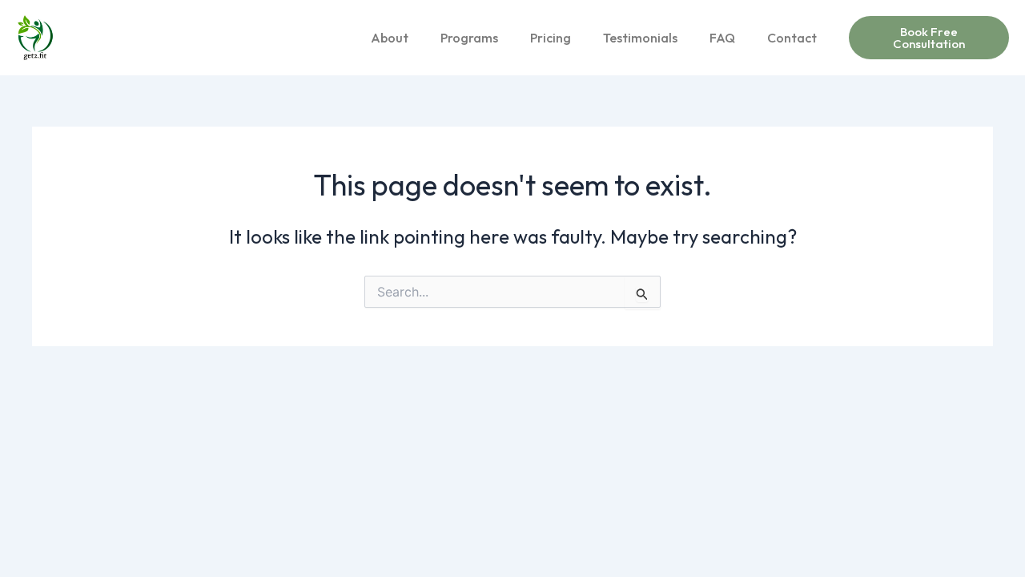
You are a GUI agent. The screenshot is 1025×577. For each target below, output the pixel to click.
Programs (469, 38)
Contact (792, 38)
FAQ (722, 38)
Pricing (550, 38)
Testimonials (640, 38)
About (389, 38)
